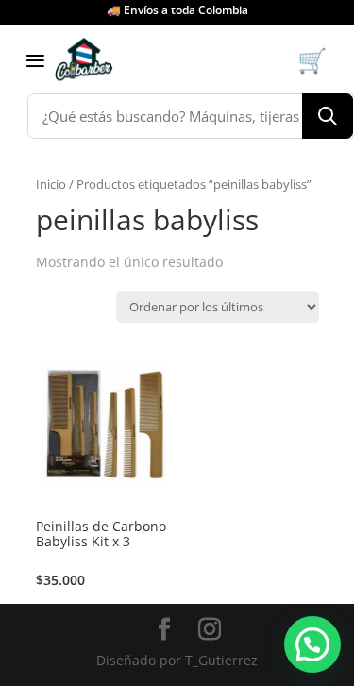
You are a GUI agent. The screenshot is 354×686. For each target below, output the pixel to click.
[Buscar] (327, 116)
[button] (312, 644)
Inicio (51, 184)
